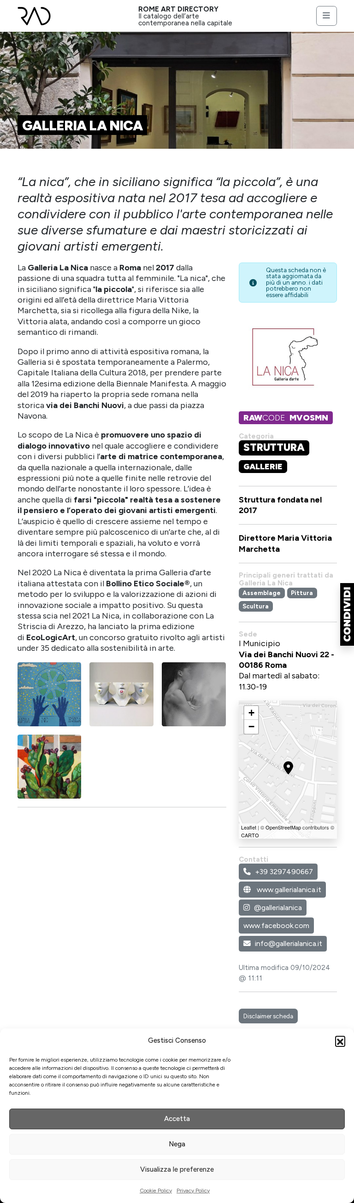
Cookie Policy (156, 1190)
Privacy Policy (193, 1190)
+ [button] (251, 712)
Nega (177, 1144)
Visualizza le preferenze (177, 1169)
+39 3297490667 (284, 871)
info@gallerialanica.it (288, 943)
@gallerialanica (278, 907)
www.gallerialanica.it (288, 889)
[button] (340, 1040)
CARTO (250, 835)
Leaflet (248, 827)
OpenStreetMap (283, 827)
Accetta (177, 1119)
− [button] (251, 726)
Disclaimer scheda (268, 1016)
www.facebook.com (276, 925)
